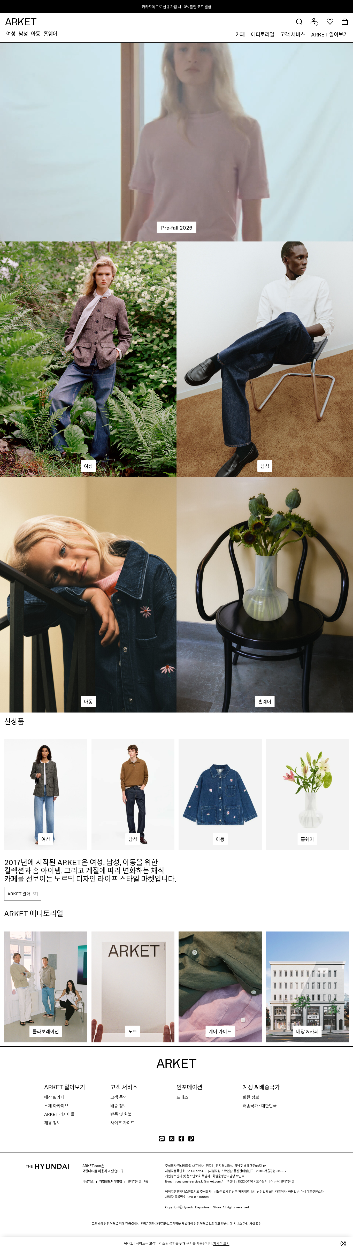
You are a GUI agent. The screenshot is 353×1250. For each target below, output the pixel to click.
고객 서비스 (292, 34)
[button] (299, 21)
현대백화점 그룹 (137, 1181)
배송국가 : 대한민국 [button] (260, 1105)
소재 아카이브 (56, 1105)
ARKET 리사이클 (59, 1114)
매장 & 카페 (54, 1097)
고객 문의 (118, 1097)
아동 (35, 34)
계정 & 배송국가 (261, 1087)
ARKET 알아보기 (329, 34)
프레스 (182, 1097)
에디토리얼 (262, 34)
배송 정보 (118, 1105)
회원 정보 (251, 1097)
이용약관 (88, 1181)
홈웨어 (50, 34)
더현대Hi (88, 1171)
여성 (11, 34)
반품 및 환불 (121, 1114)
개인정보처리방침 (110, 1181)
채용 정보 (52, 1122)
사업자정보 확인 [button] (219, 1171)
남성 (23, 34)
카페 (240, 34)
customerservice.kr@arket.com (199, 1181)
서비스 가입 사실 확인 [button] (248, 1223)
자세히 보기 (221, 1243)
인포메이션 (189, 1087)
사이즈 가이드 (122, 1122)
